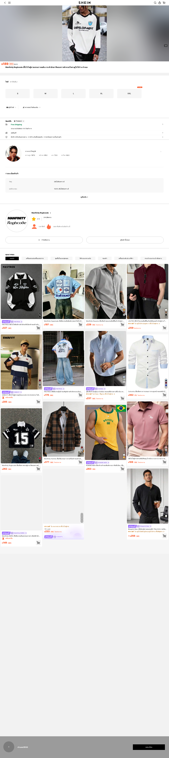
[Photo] (34, 219)
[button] (5, 2)
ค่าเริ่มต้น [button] (13, 82)
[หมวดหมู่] (9, 2)
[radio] (17, 93)
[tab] (12, 258)
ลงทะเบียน (148, 747)
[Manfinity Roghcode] (17, 221)
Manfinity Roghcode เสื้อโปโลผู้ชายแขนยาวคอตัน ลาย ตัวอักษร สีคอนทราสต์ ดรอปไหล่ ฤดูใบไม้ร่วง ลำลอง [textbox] (46, 67)
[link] (155, 2)
